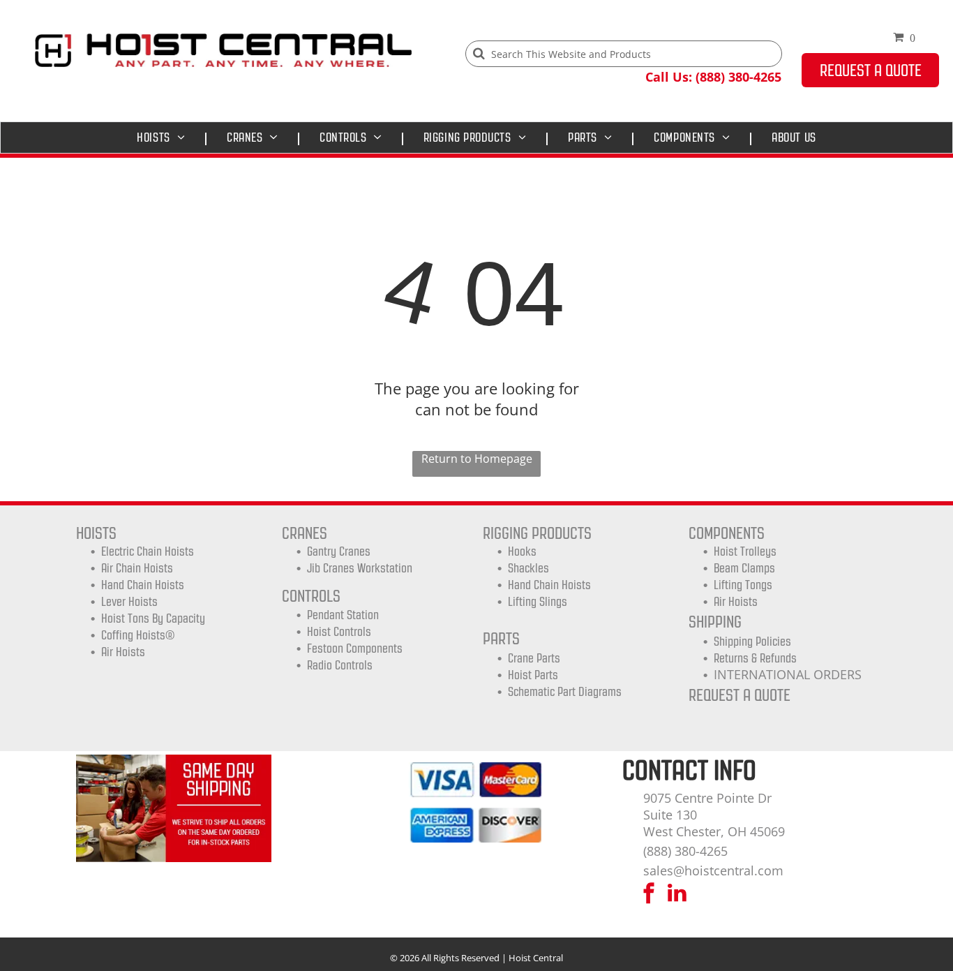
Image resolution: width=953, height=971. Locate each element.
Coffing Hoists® (137, 635)
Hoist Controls (339, 631)
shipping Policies (752, 641)
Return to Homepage (476, 458)
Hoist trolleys (745, 551)
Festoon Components (355, 648)
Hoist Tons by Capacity (153, 618)
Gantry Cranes (338, 551)
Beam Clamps (744, 568)
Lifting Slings (537, 601)
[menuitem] (164, 137)
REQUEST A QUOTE (739, 695)
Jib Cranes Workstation (359, 568)
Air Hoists (123, 652)
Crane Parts (534, 658)
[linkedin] (677, 894)
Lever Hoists (129, 601)
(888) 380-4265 (685, 851)
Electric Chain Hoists (147, 551)
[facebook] (648, 894)
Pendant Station (343, 615)
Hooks (522, 551)
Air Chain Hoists (137, 568)
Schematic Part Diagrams (565, 691)
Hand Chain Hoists (142, 585)
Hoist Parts (533, 675)
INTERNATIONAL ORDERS (788, 674)
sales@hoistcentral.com (713, 870)
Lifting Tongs (743, 585)
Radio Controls (340, 665)
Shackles (528, 568)
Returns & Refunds (755, 658)
